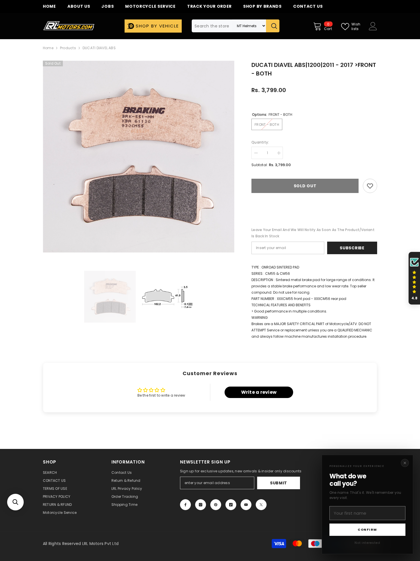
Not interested (367, 542)
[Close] (405, 463)
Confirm (367, 529)
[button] (15, 502)
